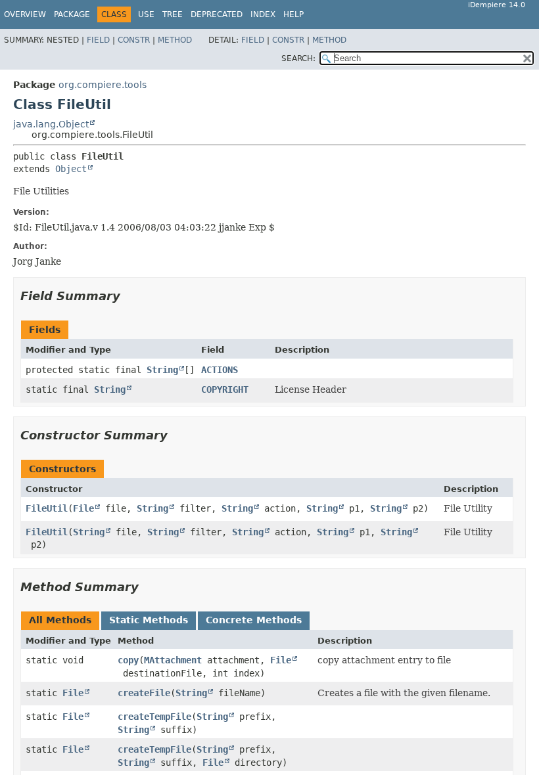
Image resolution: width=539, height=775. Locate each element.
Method (175, 40)
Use (146, 14)
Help (293, 14)
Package (72, 14)
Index (262, 14)
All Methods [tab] (60, 620)
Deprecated (217, 14)
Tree (172, 14)
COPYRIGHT (224, 389)
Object (71, 169)
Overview (25, 14)
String (162, 370)
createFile (144, 693)
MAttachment (173, 660)
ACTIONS (219, 370)
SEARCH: (298, 58)
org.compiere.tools (103, 84)
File (83, 508)
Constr (134, 40)
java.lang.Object (51, 124)
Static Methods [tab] (148, 620)
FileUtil (47, 508)
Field (98, 40)
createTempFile (154, 716)
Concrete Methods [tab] (254, 620)
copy (128, 660)
